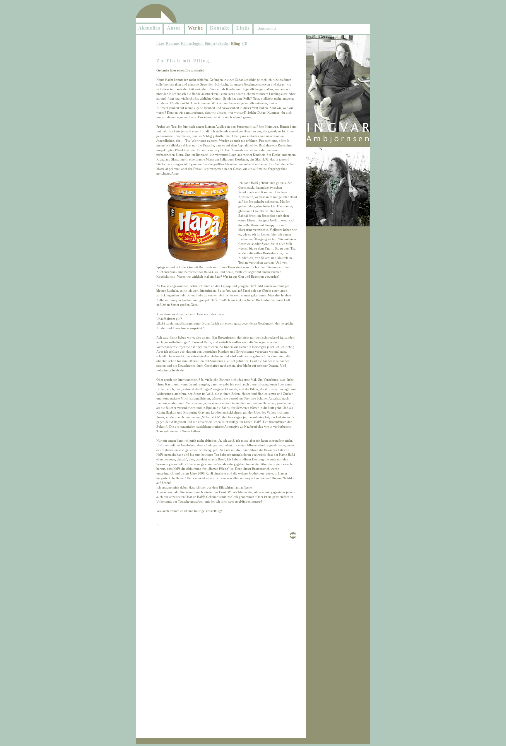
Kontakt (219, 27)
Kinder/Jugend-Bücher (198, 44)
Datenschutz (266, 28)
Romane (172, 44)
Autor (174, 27)
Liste (160, 44)
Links (243, 27)
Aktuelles (149, 27)
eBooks (223, 44)
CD (244, 44)
